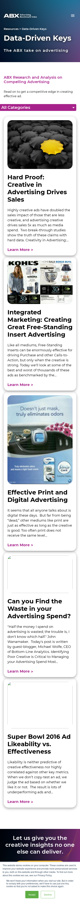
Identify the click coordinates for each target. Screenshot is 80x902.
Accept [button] (31, 894)
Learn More (19, 249)
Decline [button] (48, 894)
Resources (11, 29)
